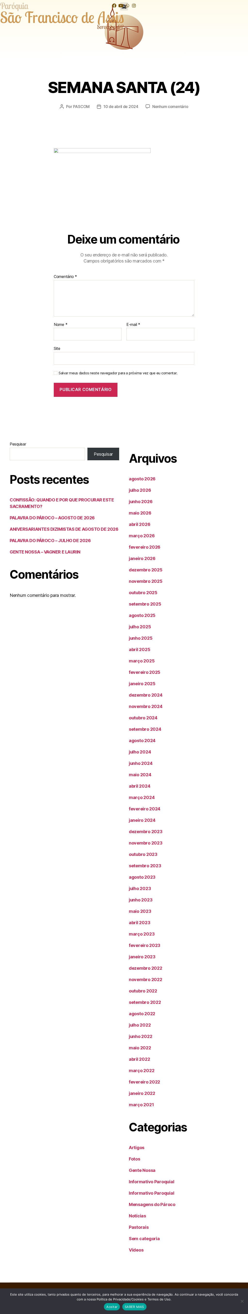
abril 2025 (139, 649)
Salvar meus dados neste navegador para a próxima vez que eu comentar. (118, 373)
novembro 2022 (145, 979)
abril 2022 (139, 1059)
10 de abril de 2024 (120, 106)
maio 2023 (140, 911)
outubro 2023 (143, 854)
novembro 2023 (146, 842)
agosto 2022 (142, 1013)
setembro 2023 (145, 865)
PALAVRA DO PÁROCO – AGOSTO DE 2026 (52, 517)
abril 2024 (139, 786)
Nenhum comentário (170, 106)
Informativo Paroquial (151, 1181)
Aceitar (111, 1307)
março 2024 (142, 797)
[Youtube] (121, 5)
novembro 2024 (146, 706)
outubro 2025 (143, 592)
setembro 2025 (145, 604)
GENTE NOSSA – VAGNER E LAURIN (45, 551)
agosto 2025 (142, 615)
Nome (60, 325)
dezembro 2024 (146, 695)
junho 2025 (140, 638)
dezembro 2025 (146, 569)
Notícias (137, 1215)
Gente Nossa (142, 1170)
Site (57, 348)
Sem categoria (144, 1238)
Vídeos (136, 1250)
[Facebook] (114, 5)
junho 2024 (140, 763)
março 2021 (141, 1104)
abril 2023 (139, 922)
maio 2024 (140, 774)
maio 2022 (140, 1047)
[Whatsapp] (127, 5)
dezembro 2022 (145, 968)
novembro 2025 (146, 581)
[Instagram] (134, 5)
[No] (242, 1301)
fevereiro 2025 (144, 672)
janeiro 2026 (142, 558)
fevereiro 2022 (144, 1081)
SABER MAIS (134, 1307)
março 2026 (142, 535)
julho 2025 (140, 626)
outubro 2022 (143, 990)
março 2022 (141, 1070)
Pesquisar (18, 444)
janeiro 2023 (142, 956)
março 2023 (142, 934)
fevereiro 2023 (144, 945)
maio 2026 (140, 512)
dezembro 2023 (146, 831)
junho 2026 (140, 501)
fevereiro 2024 (144, 808)
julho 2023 (140, 888)
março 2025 (142, 660)
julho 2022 (140, 1025)
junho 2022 (140, 1036)
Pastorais (139, 1227)
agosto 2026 (142, 478)
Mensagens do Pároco (152, 1204)
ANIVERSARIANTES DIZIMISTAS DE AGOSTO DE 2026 (64, 529)
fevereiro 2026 (144, 547)
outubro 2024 (143, 717)
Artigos (136, 1147)
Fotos (134, 1158)
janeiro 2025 (142, 683)
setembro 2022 (145, 1002)
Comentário (65, 277)
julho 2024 (140, 751)
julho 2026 (140, 490)
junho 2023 (140, 899)
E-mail (133, 325)
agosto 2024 (142, 740)
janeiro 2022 (142, 1093)
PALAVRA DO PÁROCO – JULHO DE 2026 (50, 540)
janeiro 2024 (142, 820)
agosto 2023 (142, 877)
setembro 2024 (145, 729)
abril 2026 (139, 524)
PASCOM (81, 106)
